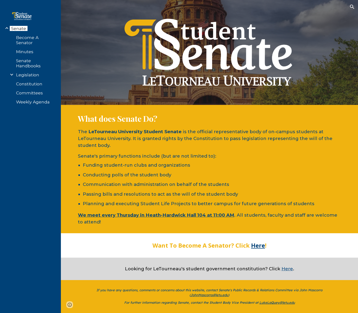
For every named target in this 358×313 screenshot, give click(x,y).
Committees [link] (29, 92)
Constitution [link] (29, 83)
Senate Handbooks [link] (28, 63)
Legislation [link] (27, 74)
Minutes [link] (24, 51)
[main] (209, 169)
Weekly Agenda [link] (33, 101)
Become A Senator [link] (27, 40)
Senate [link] (18, 28)
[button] (352, 7)
